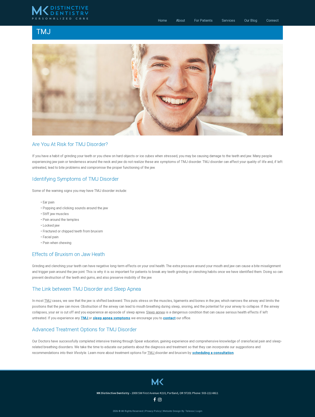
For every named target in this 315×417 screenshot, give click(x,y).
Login (199, 411)
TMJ (85, 318)
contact (169, 318)
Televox (189, 411)
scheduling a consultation (213, 353)
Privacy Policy (153, 411)
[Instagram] (160, 399)
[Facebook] (154, 399)
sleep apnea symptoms (111, 318)
